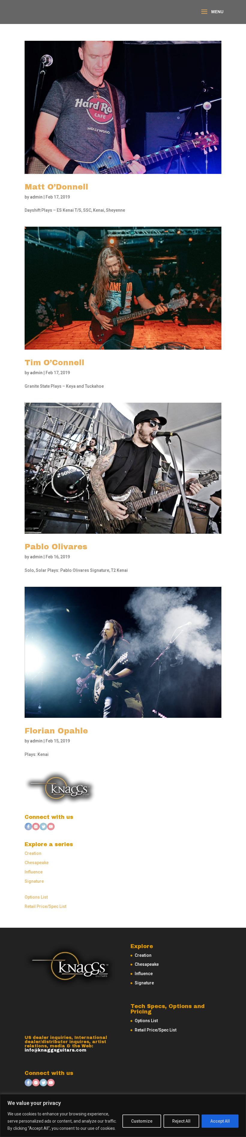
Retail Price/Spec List (45, 906)
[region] (123, 1115)
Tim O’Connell (54, 362)
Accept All (220, 1121)
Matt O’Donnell (56, 187)
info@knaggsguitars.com (55, 1050)
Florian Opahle (56, 731)
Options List (36, 897)
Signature (34, 881)
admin (36, 197)
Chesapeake (37, 862)
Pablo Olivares (56, 546)
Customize (141, 1121)
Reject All (181, 1121)
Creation (33, 853)
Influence (34, 872)
